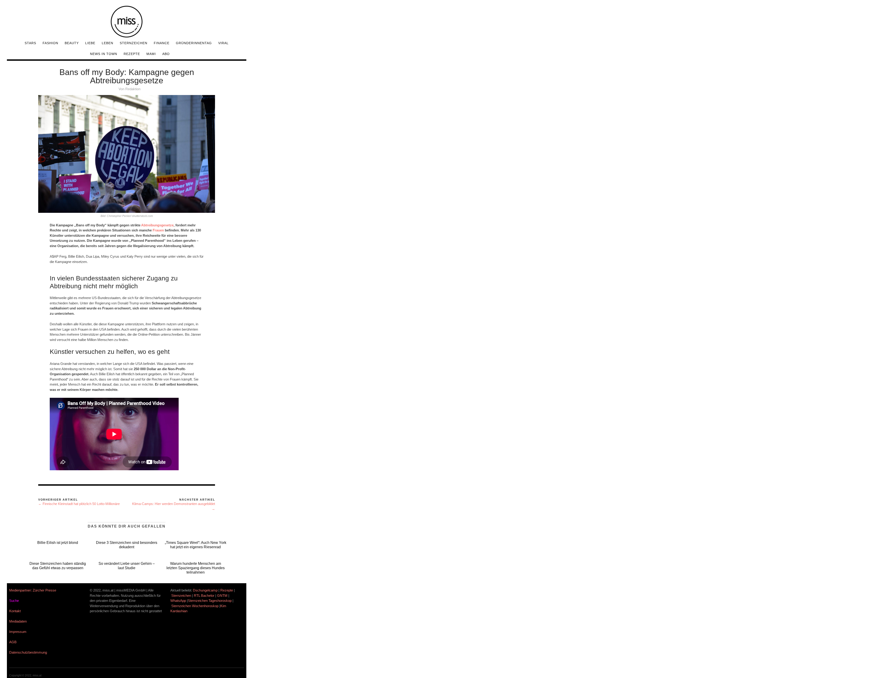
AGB (13, 642)
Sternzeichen (133, 43)
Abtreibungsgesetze (157, 225)
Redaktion (132, 89)
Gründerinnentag (194, 43)
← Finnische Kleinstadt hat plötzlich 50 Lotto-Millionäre (79, 504)
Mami (151, 54)
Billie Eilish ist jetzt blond (57, 543)
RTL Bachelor (204, 595)
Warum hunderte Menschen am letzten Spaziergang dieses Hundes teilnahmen (195, 568)
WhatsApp (178, 601)
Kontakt (15, 611)
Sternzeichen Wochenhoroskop (194, 606)
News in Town (103, 54)
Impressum (17, 632)
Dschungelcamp (205, 590)
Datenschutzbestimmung (28, 652)
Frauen (158, 230)
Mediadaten (18, 621)
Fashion (50, 43)
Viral (223, 43)
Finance (161, 43)
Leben (107, 43)
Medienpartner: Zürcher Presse (32, 590)
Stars (30, 43)
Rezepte (132, 54)
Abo (166, 54)
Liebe (90, 43)
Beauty (72, 43)
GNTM (222, 595)
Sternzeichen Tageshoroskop (210, 601)
